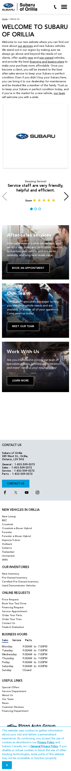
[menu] (64, 7)
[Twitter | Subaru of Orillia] (16, 493)
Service (16, 640)
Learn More (20, 380)
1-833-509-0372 (25, 464)
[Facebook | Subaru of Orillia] (5, 493)
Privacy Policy (45, 742)
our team (59, 93)
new (30, 57)
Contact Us (15, 483)
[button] (31, 209)
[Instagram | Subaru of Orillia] (37, 493)
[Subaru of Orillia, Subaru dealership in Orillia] (21, 7)
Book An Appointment (28, 268)
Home (4, 19)
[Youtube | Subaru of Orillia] (27, 493)
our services (25, 46)
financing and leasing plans (47, 61)
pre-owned (46, 57)
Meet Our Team (23, 326)
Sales (5, 640)
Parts (28, 640)
